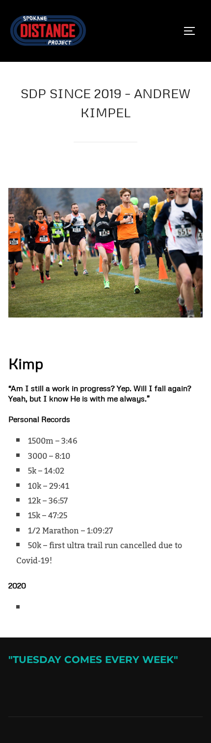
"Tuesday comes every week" (93, 659)
